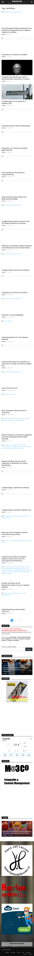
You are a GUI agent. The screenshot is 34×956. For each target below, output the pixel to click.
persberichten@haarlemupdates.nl (15, 632)
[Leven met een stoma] (17, 378)
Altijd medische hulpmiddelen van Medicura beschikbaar (14, 198)
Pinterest (4, 640)
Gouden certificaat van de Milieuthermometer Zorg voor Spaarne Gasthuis (15, 585)
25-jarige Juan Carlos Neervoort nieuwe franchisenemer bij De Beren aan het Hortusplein (15, 669)
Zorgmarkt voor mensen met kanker (14, 55)
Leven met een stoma (9, 388)
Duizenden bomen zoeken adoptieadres (16, 126)
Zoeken (29, 649)
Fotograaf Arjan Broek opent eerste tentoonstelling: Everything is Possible (16, 78)
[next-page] (21, 620)
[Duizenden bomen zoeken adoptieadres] (17, 116)
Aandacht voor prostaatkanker (12, 315)
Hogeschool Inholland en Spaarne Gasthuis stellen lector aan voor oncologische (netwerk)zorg (14, 559)
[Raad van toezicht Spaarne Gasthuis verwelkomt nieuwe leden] (17, 522)
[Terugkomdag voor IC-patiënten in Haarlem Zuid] (17, 91)
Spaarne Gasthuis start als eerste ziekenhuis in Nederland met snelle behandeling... (14, 463)
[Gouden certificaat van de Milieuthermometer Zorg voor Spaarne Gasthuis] (17, 573)
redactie (4, 34)
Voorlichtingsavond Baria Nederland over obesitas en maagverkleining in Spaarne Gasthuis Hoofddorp (17, 30)
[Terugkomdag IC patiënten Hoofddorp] (17, 260)
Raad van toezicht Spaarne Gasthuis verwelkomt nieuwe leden (15, 533)
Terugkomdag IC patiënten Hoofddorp (15, 270)
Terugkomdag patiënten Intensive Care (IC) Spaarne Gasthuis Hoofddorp (16, 222)
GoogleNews (7, 639)
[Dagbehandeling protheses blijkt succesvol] (17, 600)
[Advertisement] (15, 720)
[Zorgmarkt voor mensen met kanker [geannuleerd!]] (17, 138)
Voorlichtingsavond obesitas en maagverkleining (13, 173)
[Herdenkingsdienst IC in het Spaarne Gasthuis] (17, 327)
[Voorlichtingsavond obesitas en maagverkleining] (17, 163)
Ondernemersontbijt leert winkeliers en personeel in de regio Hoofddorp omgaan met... (16, 364)
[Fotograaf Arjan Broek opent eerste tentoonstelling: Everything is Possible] (17, 67)
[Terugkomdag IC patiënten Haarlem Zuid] (17, 500)
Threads (19, 637)
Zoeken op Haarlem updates (9, 646)
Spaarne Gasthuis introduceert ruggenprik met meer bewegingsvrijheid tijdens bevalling (17, 437)
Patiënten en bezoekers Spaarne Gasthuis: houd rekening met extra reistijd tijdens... (17, 247)
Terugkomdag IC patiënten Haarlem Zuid (16, 510)
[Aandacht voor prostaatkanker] (17, 305)
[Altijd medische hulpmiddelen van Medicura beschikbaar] (17, 187)
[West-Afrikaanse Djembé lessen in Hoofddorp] (17, 401)
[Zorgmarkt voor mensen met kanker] (17, 45)
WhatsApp (13, 637)
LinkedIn (21, 639)
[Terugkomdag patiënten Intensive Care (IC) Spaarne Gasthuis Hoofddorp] (17, 211)
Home (3, 6)
